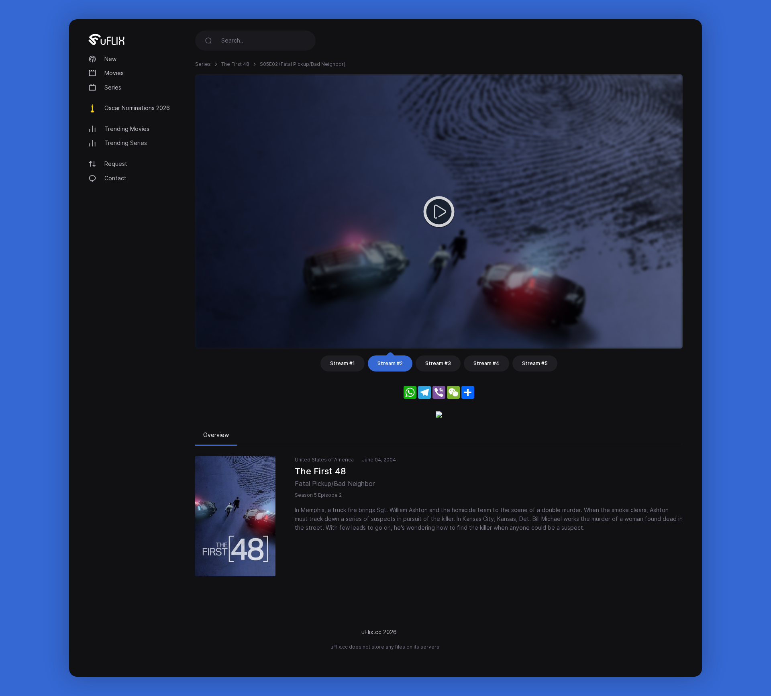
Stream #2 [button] (390, 363)
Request (115, 163)
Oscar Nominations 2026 (137, 107)
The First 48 (235, 64)
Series (112, 87)
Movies (114, 72)
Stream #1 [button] (342, 363)
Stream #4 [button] (486, 363)
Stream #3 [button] (438, 363)
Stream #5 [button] (535, 363)
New (110, 58)
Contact (115, 178)
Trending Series (125, 142)
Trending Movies (126, 128)
